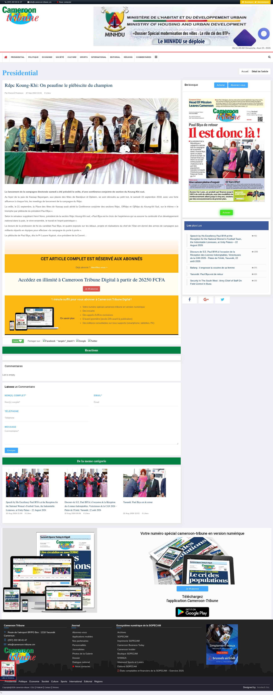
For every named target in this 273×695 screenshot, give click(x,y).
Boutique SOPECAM (127, 653)
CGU (32, 687)
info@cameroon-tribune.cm (40, 2)
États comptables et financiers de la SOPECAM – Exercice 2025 (151, 670)
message (10, 427)
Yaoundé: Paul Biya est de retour (138, 502)
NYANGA (121, 658)
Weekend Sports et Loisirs (130, 662)
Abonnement (263, 2)
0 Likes (47, 93)
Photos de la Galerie (82, 653)
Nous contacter (64, 2)
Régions (128, 57)
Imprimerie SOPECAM (128, 641)
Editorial (115, 57)
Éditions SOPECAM (127, 666)
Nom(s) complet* (15, 395)
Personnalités (79, 645)
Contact (48, 687)
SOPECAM (122, 636)
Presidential (18, 57)
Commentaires (143, 57)
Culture (72, 57)
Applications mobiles (82, 636)
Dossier (76, 658)
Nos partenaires (80, 641)
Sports (84, 57)
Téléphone (12, 411)
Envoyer (11, 450)
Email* (98, 395)
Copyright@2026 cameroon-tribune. (16, 687)
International (98, 57)
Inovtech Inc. (263, 687)
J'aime (16, 341)
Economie (47, 57)
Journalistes (78, 649)
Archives (121, 632)
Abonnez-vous (238, 85)
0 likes (28, 513)
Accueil (245, 71)
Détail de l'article (260, 71)
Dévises (55, 687)
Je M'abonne (91, 289)
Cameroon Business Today (130, 645)
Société (60, 57)
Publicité (39, 687)
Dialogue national (81, 662)
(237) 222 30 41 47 (14, 2)
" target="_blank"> (66, 341)
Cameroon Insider (126, 649)
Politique (33, 57)
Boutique (248, 2)
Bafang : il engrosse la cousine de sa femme (212, 267)
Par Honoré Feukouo (14, 93)
